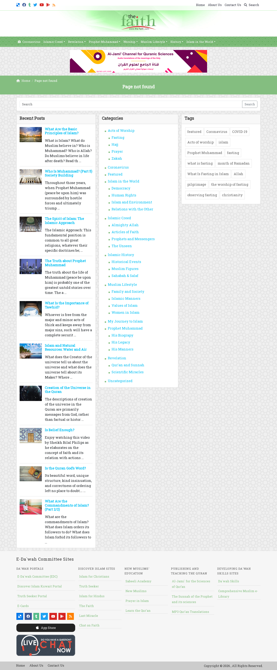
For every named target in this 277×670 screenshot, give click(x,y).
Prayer (117, 151)
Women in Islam (125, 312)
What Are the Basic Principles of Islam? (62, 131)
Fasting (118, 137)
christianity (232, 195)
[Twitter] (35, 4)
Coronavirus (31, 42)
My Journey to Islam (125, 321)
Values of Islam (125, 305)
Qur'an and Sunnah (128, 365)
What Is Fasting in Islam (208, 174)
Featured (115, 174)
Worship (129, 42)
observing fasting (202, 195)
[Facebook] (24, 4)
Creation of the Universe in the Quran (68, 389)
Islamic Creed (53, 42)
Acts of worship (200, 142)
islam (223, 142)
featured (194, 131)
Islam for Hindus (91, 596)
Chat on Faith (89, 625)
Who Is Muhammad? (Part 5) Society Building (68, 173)
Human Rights (124, 195)
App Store (48, 628)
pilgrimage (196, 184)
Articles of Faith (125, 232)
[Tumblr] (30, 4)
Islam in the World (199, 42)
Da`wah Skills (228, 581)
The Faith (86, 606)
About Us (215, 5)
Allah (238, 174)
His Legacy (121, 342)
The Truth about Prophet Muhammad (65, 262)
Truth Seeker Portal (32, 596)
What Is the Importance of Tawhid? (67, 305)
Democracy (121, 188)
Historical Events (126, 261)
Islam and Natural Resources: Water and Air (66, 347)
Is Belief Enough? (59, 430)
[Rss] (54, 4)
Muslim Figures (125, 268)
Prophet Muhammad (103, 42)
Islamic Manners (126, 298)
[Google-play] (48, 4)
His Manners (122, 349)
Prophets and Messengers (133, 239)
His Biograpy (122, 335)
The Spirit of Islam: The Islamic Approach (64, 220)
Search (253, 5)
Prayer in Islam (137, 601)
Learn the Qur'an (138, 611)
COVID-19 (239, 131)
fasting (233, 152)
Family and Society (128, 291)
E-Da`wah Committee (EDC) (37, 576)
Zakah (117, 158)
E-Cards (23, 606)
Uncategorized (120, 381)
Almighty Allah (125, 225)
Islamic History (121, 254)
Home (200, 5)
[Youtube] (42, 4)
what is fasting (200, 163)
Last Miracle (88, 616)
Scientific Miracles (128, 372)
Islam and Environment (132, 202)
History (175, 42)
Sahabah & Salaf (125, 275)
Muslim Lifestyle (153, 42)
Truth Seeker (89, 586)
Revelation (75, 42)
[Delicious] (18, 4)
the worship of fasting (229, 184)
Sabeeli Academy (138, 581)
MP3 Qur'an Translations (190, 612)
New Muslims (135, 591)
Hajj (115, 144)
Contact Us (233, 5)
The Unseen (122, 246)
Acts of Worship (121, 130)
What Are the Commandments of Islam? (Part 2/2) (67, 505)
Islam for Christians (94, 576)
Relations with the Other (132, 209)
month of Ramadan (234, 163)
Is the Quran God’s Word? (65, 468)
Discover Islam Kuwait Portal (39, 586)
